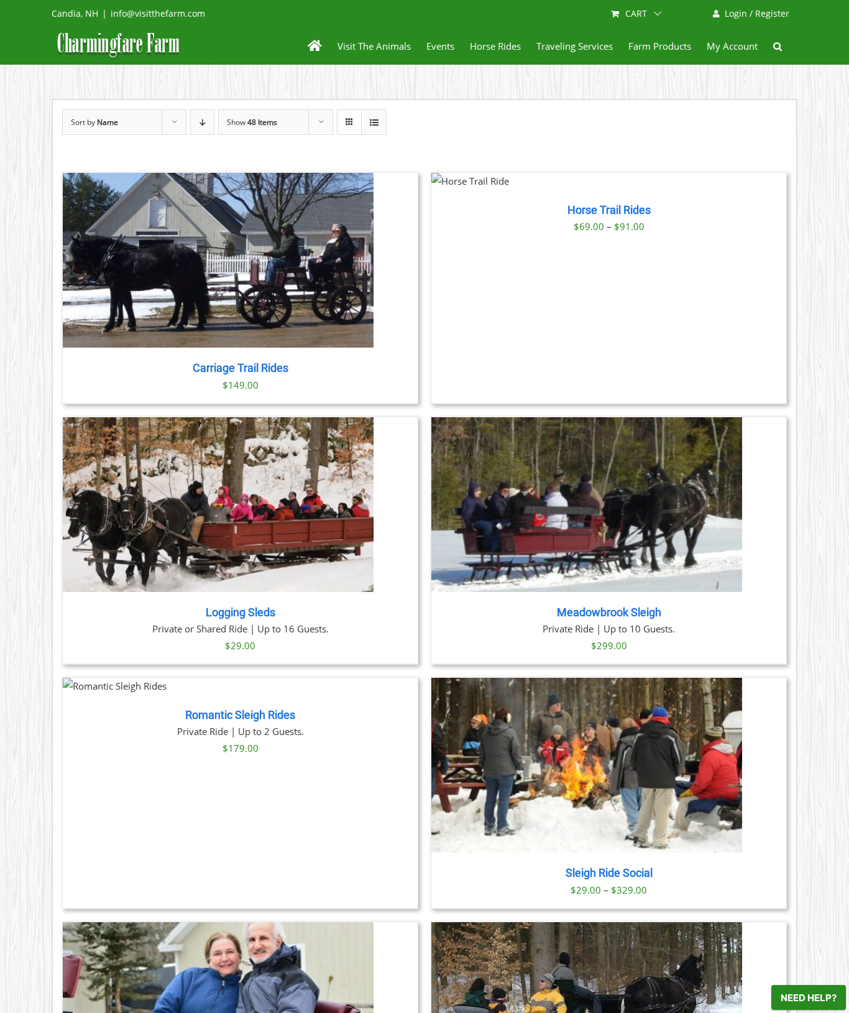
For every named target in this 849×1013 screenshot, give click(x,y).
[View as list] (374, 122)
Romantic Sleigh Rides (240, 715)
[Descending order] (202, 122)
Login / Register (757, 13)
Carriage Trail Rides (240, 368)
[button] (777, 46)
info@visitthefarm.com (158, 13)
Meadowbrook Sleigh (609, 612)
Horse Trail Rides (609, 210)
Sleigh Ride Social (609, 873)
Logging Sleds (240, 612)
